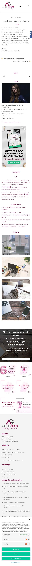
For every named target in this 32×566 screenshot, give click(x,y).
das (8, 180)
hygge (28, 180)
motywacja (13, 184)
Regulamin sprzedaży (8, 472)
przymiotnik (17, 189)
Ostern (15, 187)
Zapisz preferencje (16, 558)
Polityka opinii (6, 477)
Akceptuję (16, 549)
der (10, 180)
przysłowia (4, 192)
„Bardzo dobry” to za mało (20, 61)
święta (7, 199)
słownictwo (15, 194)
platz (21, 187)
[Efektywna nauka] (16, 245)
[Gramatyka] (16, 289)
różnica (15, 192)
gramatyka (24, 180)
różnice (19, 192)
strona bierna (9, 194)
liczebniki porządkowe (6, 184)
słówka (26, 194)
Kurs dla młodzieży (7, 455)
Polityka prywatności (15, 562)
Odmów (16, 554)
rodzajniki (9, 192)
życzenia (11, 199)
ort (13, 187)
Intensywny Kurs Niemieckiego (10, 449)
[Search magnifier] (29, 76)
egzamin (15, 180)
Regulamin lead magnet (9, 474)
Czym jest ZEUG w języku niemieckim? (13, 212)
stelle (22, 192)
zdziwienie (19, 196)
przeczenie (11, 189)
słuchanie (20, 194)
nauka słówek (20, 184)
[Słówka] (16, 267)
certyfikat (5, 180)
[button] (29, 519)
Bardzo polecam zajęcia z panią (14, 58)
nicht (25, 184)
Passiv (19, 187)
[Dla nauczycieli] (16, 310)
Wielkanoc (4, 196)
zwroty (23, 197)
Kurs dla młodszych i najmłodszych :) (12, 460)
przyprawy (23, 189)
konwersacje (27, 182)
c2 (2, 180)
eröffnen (19, 180)
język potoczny (20, 182)
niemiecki (7, 186)
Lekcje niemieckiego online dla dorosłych (13, 452)
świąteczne (4, 199)
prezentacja (5, 189)
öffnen (27, 196)
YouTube (14, 196)
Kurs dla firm (5, 457)
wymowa (9, 196)
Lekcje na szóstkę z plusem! (16, 21)
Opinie (17, 24)
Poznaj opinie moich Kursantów (11, 122)
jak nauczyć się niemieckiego (9, 182)
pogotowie (25, 187)
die (12, 180)
